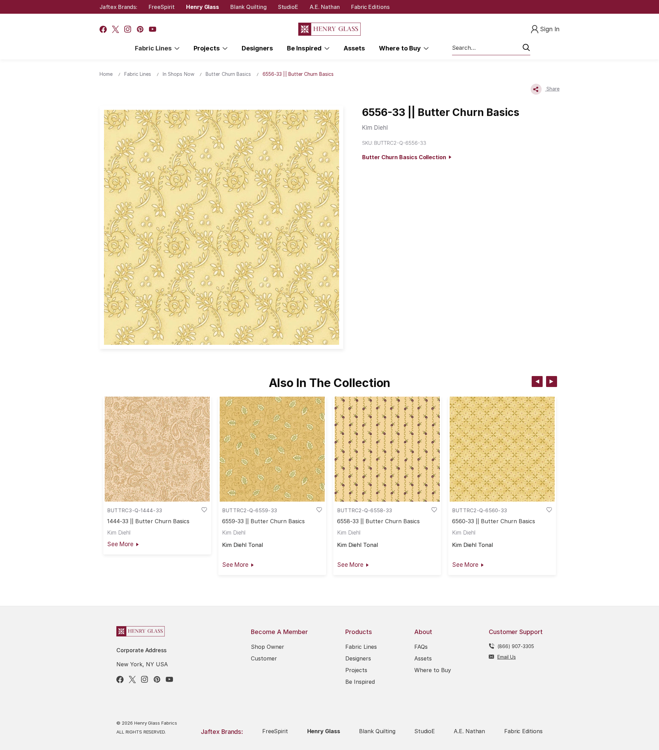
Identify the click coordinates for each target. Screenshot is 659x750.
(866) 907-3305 (515, 646)
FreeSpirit (162, 6)
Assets (354, 48)
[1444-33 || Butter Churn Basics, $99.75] (157, 449)
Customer (264, 658)
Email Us (506, 657)
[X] (115, 29)
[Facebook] (103, 29)
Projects (208, 48)
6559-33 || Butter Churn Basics (263, 521)
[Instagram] (127, 29)
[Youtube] (152, 29)
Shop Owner (267, 646)
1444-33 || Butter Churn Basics (148, 521)
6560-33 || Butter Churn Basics (493, 521)
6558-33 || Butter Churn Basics (378, 521)
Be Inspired (305, 48)
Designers (257, 48)
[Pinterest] (140, 29)
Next (551, 381)
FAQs (421, 646)
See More (120, 544)
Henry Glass (202, 6)
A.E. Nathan (324, 6)
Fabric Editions (370, 6)
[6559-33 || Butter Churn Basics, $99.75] (272, 449)
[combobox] (491, 48)
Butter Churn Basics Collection (405, 157)
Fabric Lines (155, 48)
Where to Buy (401, 48)
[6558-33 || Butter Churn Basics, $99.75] (387, 449)
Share (552, 89)
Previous (537, 381)
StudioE (288, 6)
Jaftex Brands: (118, 6)
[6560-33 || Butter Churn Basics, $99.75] (502, 449)
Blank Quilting (248, 6)
